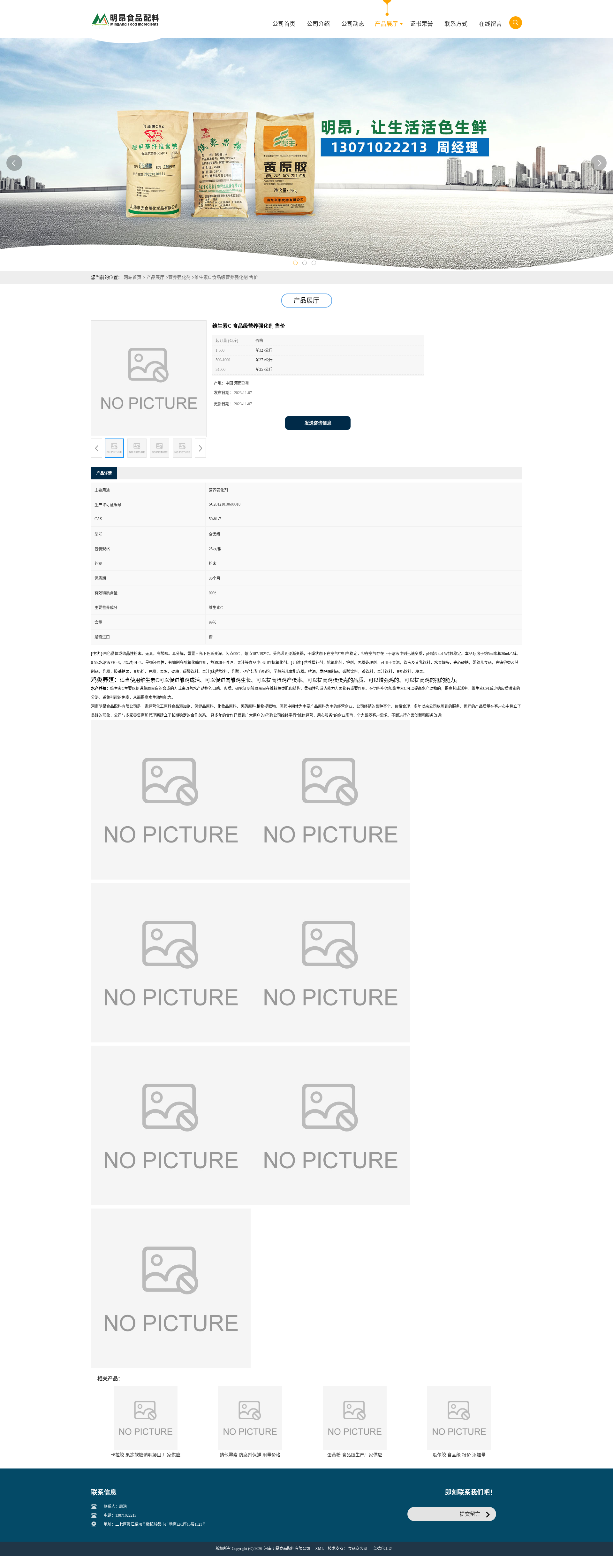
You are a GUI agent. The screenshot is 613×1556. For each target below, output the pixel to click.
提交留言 (470, 1514)
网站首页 (132, 277)
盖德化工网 (382, 1548)
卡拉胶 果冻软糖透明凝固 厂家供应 (145, 1455)
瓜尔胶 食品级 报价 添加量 (459, 1455)
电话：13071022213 (120, 1515)
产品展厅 (155, 277)
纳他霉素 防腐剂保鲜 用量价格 (250, 1455)
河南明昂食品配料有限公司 (287, 1548)
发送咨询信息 (318, 423)
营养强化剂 (179, 277)
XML (319, 1548)
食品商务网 (357, 1548)
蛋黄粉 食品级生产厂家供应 (354, 1455)
